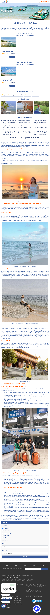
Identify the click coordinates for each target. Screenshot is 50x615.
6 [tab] (25, 115)
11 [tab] (31, 115)
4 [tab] (22, 115)
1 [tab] (18, 115)
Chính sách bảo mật (17, 602)
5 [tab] (23, 115)
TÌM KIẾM (25, 556)
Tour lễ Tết (5, 537)
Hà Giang (11, 95)
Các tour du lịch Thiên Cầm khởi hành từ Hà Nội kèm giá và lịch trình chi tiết (9, 133)
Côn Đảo (28, 95)
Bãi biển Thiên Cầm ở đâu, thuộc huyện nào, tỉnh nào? (24, 121)
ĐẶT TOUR (12, 57)
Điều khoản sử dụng (17, 600)
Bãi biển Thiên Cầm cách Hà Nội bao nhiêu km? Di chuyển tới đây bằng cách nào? (24, 127)
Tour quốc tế (6, 530)
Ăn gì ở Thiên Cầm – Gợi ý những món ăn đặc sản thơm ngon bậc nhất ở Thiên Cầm (9, 127)
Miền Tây (36, 95)
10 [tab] (30, 115)
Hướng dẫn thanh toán (17, 604)
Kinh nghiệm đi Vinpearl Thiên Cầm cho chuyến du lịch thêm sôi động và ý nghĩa (41, 127)
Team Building (6, 535)
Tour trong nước (6, 528)
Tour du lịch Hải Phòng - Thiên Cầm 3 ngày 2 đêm (7, 80)
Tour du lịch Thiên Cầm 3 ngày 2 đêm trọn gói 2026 (7, 51)
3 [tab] (21, 115)
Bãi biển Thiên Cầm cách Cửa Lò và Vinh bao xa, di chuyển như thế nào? (9, 122)
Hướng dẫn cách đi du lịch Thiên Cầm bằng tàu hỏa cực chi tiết (40, 122)
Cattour (30, 518)
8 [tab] (27, 115)
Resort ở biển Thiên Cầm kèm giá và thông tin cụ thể (24, 132)
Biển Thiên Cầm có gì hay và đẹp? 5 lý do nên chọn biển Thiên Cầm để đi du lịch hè (40, 133)
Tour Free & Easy (7, 533)
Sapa (4, 95)
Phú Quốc (19, 95)
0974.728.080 (15, 575)
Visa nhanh (5, 540)
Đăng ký (44, 569)
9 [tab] (29, 115)
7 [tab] (26, 115)
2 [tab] (19, 115)
